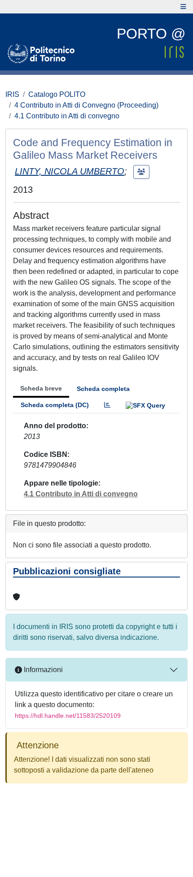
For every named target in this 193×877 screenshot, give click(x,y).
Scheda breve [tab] (41, 388)
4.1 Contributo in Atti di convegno (66, 116)
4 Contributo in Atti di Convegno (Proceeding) (86, 105)
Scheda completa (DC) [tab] (55, 404)
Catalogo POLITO (56, 94)
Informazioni (42, 669)
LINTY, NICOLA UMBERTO (69, 171)
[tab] (107, 405)
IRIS (12, 94)
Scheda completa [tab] (103, 388)
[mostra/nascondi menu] (183, 6)
